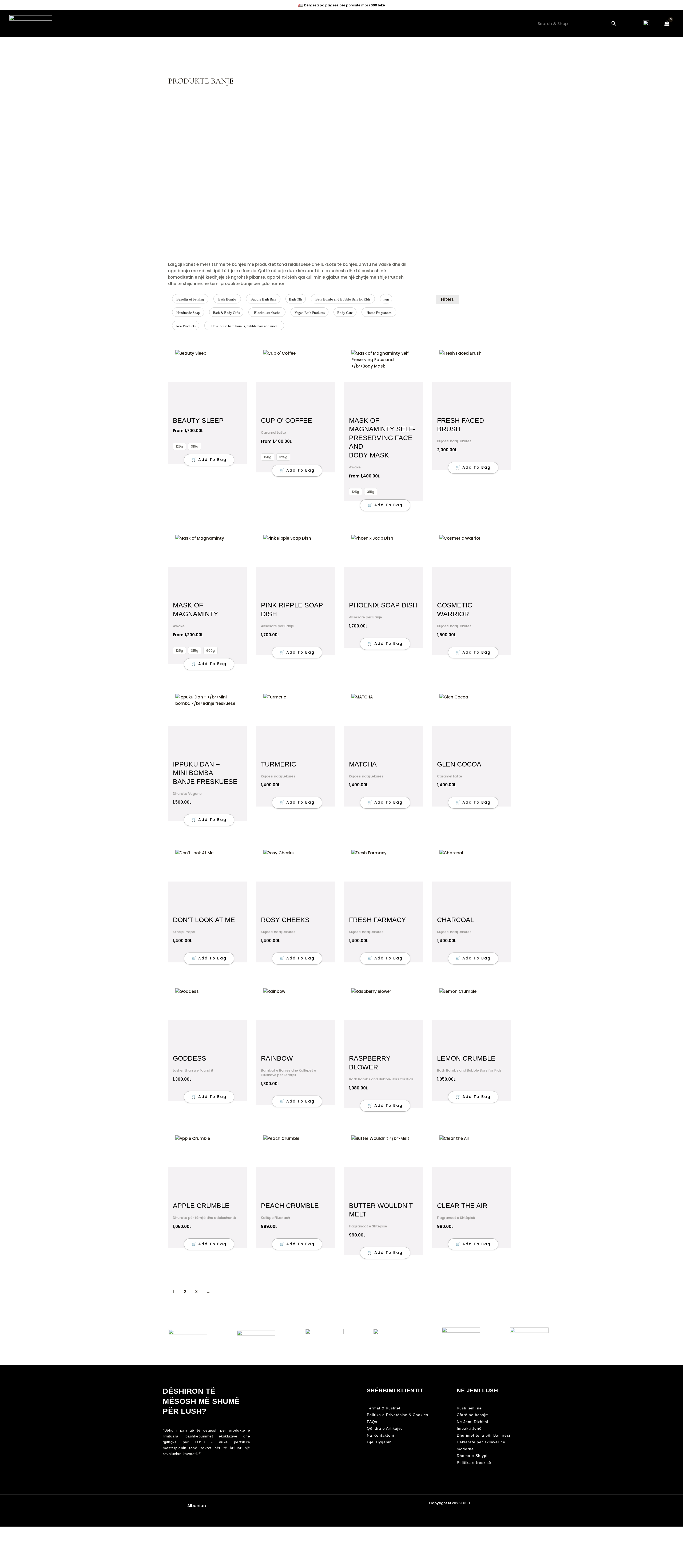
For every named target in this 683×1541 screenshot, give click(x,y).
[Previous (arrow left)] (5, 1538)
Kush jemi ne (469, 1408)
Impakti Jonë (469, 1429)
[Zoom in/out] (5, 1531)
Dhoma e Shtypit (473, 1456)
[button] (195, 1506)
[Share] (28, 1531)
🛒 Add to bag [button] (473, 467)
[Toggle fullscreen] (17, 1531)
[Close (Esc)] (40, 1531)
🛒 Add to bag (209, 459)
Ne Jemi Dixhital (472, 1422)
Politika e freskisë (474, 1463)
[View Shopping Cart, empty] (667, 24)
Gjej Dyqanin (379, 1442)
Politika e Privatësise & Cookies (397, 1415)
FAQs (372, 1422)
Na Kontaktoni (380, 1435)
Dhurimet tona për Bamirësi (483, 1435)
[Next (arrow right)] (17, 1538)
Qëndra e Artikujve (385, 1429)
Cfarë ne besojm (473, 1415)
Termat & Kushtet (383, 1408)
